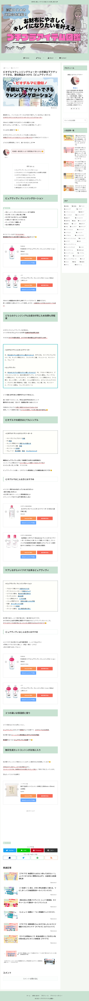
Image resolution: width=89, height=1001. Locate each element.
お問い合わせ (35, 995)
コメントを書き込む (30, 979)
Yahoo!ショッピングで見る (28, 263)
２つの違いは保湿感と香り (23, 185)
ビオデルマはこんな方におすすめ (26, 177)
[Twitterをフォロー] (23, 858)
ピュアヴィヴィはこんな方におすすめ (27, 182)
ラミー (75, 88)
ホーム (28, 995)
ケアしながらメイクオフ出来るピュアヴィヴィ (28, 180)
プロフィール (44, 995)
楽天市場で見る (44, 258)
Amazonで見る (28, 258)
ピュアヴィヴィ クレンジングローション (27, 170)
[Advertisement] (30, 824)
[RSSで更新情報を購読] (51, 858)
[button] (51, 850)
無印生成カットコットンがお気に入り (26, 187)
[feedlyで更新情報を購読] (37, 858)
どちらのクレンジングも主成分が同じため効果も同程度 (31, 172)
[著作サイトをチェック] (9, 858)
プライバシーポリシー (56, 995)
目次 (28, 166)
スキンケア (7, 843)
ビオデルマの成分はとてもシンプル (25, 175)
